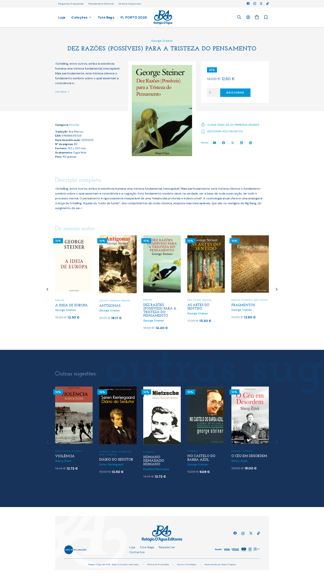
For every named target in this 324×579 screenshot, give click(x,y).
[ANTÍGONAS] (118, 238)
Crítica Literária (109, 300)
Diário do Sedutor (116, 459)
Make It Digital (228, 564)
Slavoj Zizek (63, 461)
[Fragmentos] (250, 238)
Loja (132, 547)
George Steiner (162, 41)
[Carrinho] (256, 17)
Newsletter (167, 547)
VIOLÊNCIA (65, 456)
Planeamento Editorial (101, 3)
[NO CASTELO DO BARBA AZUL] (206, 389)
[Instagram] (254, 3)
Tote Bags (147, 547)
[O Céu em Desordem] (250, 389)
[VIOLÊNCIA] (74, 389)
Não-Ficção (194, 300)
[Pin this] (250, 143)
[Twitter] (261, 3)
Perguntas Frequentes (71, 3)
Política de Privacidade (158, 564)
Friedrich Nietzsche (156, 469)
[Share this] (223, 143)
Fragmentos (243, 305)
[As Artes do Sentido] (206, 238)
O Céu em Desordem (249, 456)
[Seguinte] (276, 289)
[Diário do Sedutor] (118, 389)
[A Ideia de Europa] (74, 238)
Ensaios (59, 300)
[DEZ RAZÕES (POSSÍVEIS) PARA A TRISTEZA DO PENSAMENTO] (162, 238)
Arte (58, 451)
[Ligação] (163, 17)
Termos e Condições (186, 564)
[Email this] (214, 143)
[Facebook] (248, 3)
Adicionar (235, 92)
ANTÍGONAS (109, 305)
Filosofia (74, 124)
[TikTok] (267, 3)
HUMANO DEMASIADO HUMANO (153, 461)
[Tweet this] (232, 143)
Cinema (66, 451)
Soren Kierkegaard (111, 464)
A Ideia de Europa (71, 305)
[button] (239, 17)
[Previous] (47, 289)
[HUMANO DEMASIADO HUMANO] (162, 389)
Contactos (137, 552)
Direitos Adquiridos (130, 3)
